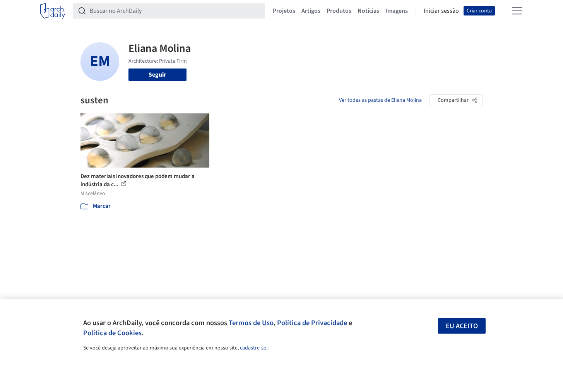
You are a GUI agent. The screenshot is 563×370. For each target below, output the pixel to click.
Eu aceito (462, 326)
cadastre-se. (253, 348)
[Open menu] (517, 11)
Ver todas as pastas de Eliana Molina (380, 100)
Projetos (284, 11)
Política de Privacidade (312, 323)
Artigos (310, 11)
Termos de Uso (251, 323)
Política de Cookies (112, 333)
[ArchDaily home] (52, 11)
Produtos (339, 11)
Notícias (368, 11)
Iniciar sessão (441, 11)
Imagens (396, 11)
